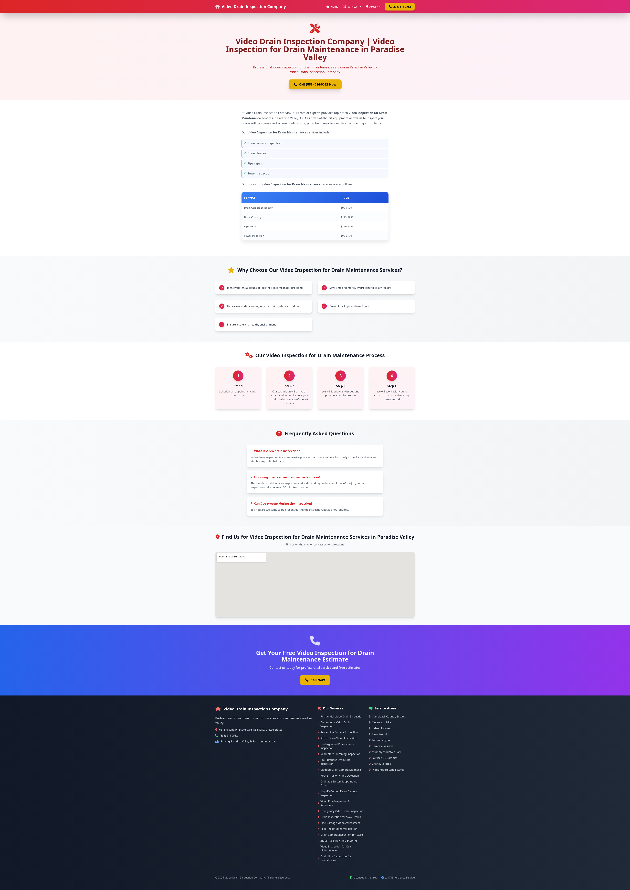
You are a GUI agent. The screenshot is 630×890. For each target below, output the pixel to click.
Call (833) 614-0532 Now (318, 84)
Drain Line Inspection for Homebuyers (335, 858)
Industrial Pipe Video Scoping (338, 840)
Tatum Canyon (381, 740)
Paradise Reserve (382, 746)
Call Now (318, 680)
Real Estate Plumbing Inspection (340, 754)
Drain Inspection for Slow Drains (340, 817)
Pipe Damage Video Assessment (340, 823)
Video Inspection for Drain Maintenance (336, 848)
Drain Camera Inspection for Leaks (342, 834)
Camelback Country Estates (389, 716)
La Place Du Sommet (384, 758)
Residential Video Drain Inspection (341, 716)
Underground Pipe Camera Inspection (337, 746)
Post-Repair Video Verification (338, 829)
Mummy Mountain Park (386, 752)
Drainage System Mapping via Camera (338, 783)
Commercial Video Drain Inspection (335, 724)
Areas (373, 6)
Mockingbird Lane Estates (388, 769)
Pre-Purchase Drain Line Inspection (335, 762)
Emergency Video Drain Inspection (341, 811)
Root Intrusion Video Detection (339, 775)
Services (352, 6)
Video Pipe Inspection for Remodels (336, 803)
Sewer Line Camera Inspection (339, 732)
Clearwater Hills (381, 722)
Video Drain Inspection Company (254, 6)
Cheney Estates (381, 764)
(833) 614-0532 (402, 6)
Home (334, 6)
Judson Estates (381, 728)
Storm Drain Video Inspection (338, 738)
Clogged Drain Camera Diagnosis (341, 769)
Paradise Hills (380, 734)
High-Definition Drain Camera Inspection (338, 793)
